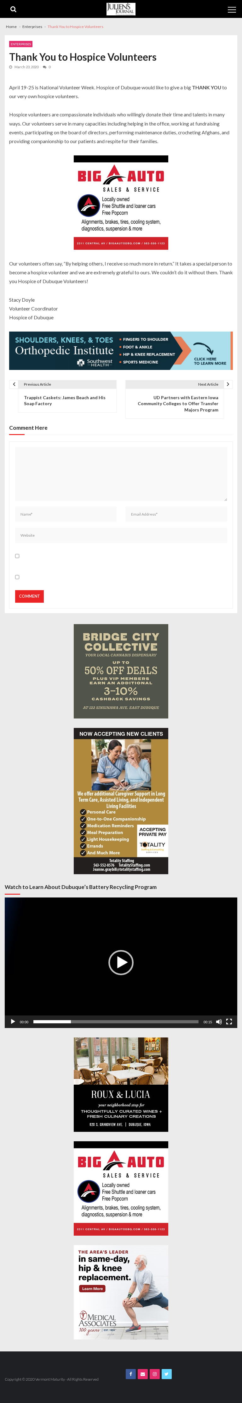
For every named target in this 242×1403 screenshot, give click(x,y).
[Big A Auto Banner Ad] (121, 202)
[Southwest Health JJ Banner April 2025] (121, 351)
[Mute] (219, 1022)
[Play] (13, 1022)
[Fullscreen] (229, 1022)
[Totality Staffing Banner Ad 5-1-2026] (121, 801)
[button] (121, 962)
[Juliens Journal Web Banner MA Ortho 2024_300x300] (121, 1292)
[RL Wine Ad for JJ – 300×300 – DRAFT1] (121, 1084)
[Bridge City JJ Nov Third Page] (121, 671)
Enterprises (21, 44)
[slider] (116, 1021)
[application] (121, 962)
